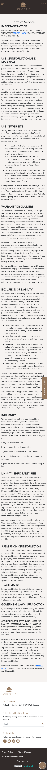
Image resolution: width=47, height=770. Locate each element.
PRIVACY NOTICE (20, 33)
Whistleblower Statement (12, 757)
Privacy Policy (7, 752)
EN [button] (42, 4)
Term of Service (24, 752)
